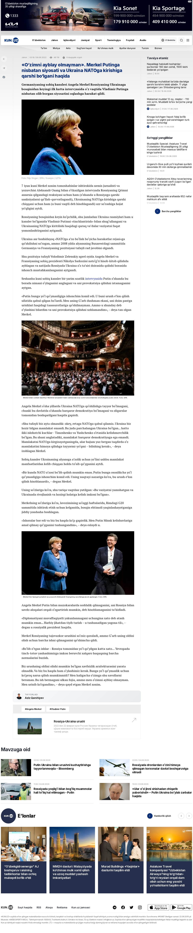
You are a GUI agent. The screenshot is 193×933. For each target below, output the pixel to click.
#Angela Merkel (33, 709)
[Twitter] (131, 907)
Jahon (54, 40)
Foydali (130, 40)
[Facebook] (4, 77)
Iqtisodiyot (69, 40)
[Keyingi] (189, 816)
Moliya (56, 48)
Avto (68, 48)
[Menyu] (188, 40)
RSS (39, 907)
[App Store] (158, 907)
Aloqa (49, 907)
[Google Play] (181, 907)
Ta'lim (44, 48)
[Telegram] (4, 68)
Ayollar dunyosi (127, 48)
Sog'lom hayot (84, 48)
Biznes (158, 48)
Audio (143, 40)
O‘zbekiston (39, 40)
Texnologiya (114, 40)
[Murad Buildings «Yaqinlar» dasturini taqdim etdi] (121, 860)
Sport (98, 40)
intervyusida (94, 279)
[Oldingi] (181, 816)
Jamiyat (85, 40)
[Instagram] (140, 907)
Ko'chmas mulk (105, 48)
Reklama (62, 907)
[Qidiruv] (181, 40)
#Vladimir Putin (58, 709)
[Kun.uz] (11, 40)
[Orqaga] (4, 59)
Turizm (145, 48)
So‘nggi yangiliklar (160, 138)
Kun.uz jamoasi (80, 907)
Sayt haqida (25, 907)
